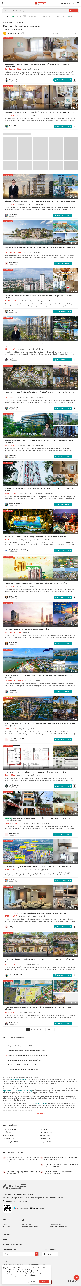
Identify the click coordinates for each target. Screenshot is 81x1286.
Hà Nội (45, 1129)
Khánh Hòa (9, 1135)
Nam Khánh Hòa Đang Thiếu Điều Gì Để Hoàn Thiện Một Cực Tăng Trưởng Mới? (59, 1173)
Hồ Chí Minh (9, 1129)
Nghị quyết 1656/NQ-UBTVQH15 (13, 1091)
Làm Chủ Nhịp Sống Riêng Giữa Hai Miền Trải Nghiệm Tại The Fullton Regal (23, 1173)
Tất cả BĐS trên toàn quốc (15, 22)
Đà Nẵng (8, 1132)
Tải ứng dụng (65, 3)
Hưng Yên (45, 1142)
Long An (45, 1139)
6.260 (48, 1030)
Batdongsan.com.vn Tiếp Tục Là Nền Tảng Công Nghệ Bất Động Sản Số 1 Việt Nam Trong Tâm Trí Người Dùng (23, 1159)
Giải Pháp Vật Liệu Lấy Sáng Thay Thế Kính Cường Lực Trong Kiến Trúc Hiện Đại (61, 1165)
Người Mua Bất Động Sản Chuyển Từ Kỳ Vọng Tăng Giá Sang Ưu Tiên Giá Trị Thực (61, 1158)
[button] (75, 16)
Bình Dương (46, 1132)
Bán (4, 22)
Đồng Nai (45, 1135)
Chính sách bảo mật (27, 1268)
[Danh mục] (2, 3)
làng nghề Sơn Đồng (41, 1103)
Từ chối (33, 1281)
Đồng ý (44, 1281)
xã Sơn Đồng (28, 1091)
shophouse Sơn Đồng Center (18, 1079)
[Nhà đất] (40, 3)
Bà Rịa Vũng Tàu (10, 1142)
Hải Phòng (9, 1139)
